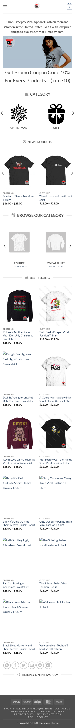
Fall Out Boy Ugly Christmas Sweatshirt (15, 585)
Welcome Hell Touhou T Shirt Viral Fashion (53, 647)
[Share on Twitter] (23, 665)
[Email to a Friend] (32, 665)
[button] (5, 6)
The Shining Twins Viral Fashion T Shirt (53, 585)
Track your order (51, 711)
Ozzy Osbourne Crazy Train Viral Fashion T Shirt (55, 523)
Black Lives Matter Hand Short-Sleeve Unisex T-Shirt (19, 647)
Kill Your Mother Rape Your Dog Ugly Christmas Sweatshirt (18, 336)
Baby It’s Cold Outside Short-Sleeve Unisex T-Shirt (19, 523)
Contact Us (62, 708)
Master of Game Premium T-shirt (18, 198)
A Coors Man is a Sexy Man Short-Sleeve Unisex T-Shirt (55, 399)
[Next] (72, 181)
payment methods (49, 714)
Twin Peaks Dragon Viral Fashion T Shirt (54, 334)
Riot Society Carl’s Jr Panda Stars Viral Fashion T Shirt (55, 461)
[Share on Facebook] (15, 665)
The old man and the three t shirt (55, 198)
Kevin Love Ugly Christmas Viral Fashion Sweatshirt (19, 461)
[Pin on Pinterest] (40, 665)
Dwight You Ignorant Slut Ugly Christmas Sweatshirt (18, 399)
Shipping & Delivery (24, 711)
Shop (7, 708)
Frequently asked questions (32, 708)
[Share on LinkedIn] (48, 665)
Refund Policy (38, 717)
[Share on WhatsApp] (7, 665)
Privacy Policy (24, 714)
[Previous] (3, 181)
